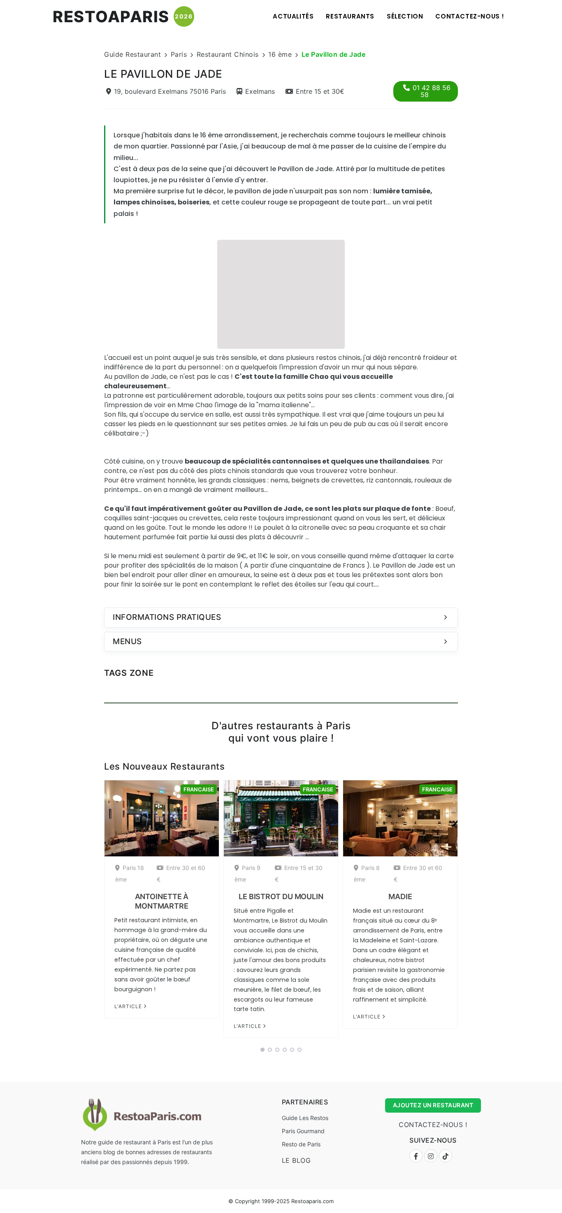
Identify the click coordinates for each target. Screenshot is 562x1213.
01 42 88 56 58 (432, 91)
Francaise (198, 789)
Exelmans (260, 91)
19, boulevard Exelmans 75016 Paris (170, 91)
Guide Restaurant (132, 54)
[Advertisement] (281, 293)
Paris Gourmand (303, 1130)
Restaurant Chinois (228, 54)
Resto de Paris (301, 1144)
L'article (129, 1006)
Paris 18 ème (129, 873)
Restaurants (350, 16)
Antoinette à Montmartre (162, 901)
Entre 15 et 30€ (320, 91)
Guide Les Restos (305, 1117)
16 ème (280, 54)
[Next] (468, 912)
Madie (400, 896)
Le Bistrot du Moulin (281, 896)
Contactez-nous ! (469, 16)
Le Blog (296, 1160)
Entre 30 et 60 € (181, 873)
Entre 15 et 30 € (299, 873)
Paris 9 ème (247, 873)
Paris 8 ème (367, 873)
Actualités (293, 16)
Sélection (405, 16)
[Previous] (93, 912)
